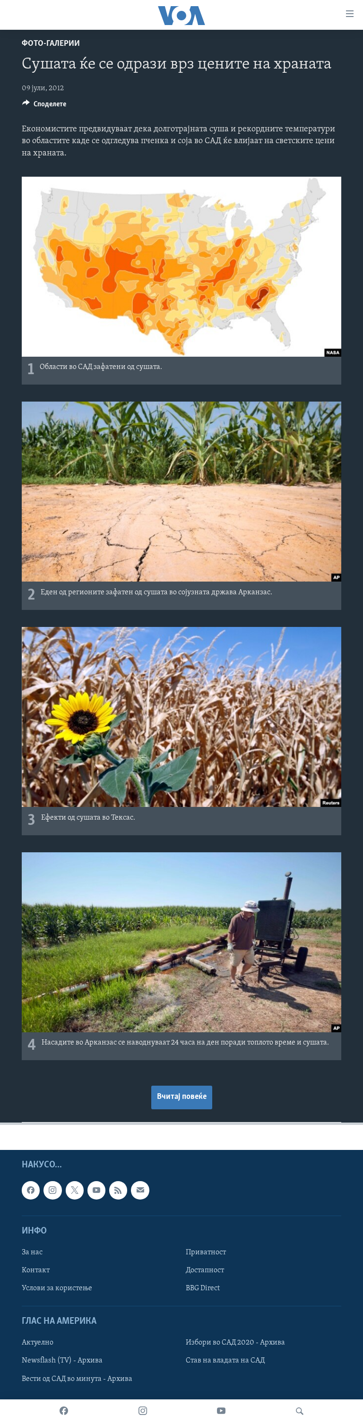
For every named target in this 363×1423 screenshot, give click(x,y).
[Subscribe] (140, 1190)
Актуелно (37, 1342)
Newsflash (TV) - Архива (62, 1360)
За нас (32, 1252)
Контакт (36, 1270)
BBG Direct (203, 1288)
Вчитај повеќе (182, 1097)
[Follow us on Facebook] (31, 1190)
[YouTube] (221, 1411)
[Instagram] (142, 1411)
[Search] (299, 1411)
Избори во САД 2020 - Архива (235, 1342)
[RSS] (118, 1190)
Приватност (206, 1252)
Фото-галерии (51, 44)
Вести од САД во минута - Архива (77, 1378)
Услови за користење (57, 1288)
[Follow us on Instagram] (52, 1190)
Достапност (205, 1270)
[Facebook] (63, 1411)
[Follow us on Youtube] (96, 1190)
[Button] (44, 106)
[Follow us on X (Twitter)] (75, 1190)
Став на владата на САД (225, 1360)
